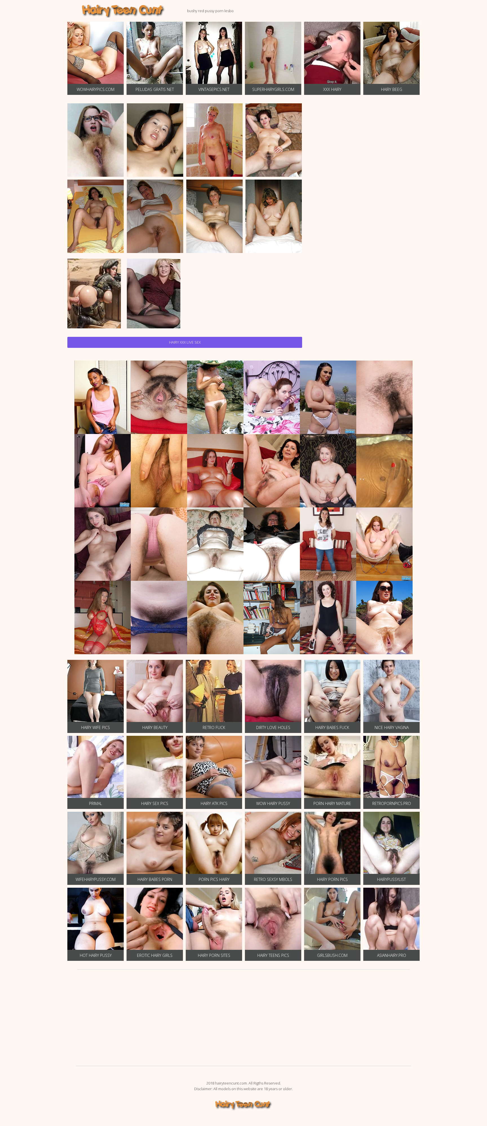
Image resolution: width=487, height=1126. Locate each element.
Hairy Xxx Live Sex (185, 342)
